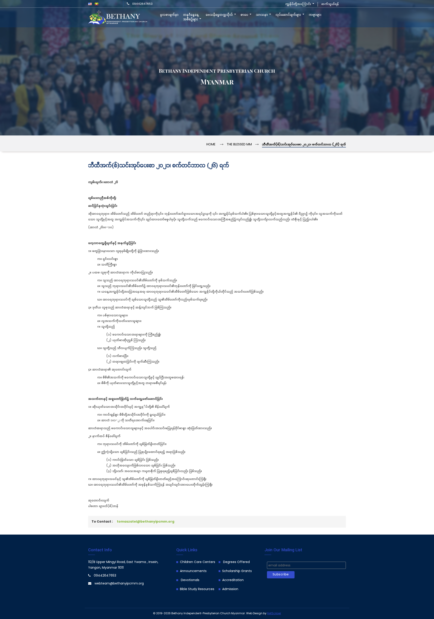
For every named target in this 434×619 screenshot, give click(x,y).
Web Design (254, 613)
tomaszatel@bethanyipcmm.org (145, 522)
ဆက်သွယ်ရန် (330, 4)
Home (210, 145)
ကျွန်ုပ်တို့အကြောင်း (298, 4)
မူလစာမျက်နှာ (169, 15)
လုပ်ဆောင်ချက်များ (289, 15)
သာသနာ (262, 15)
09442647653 (142, 4)
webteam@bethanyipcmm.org (119, 584)
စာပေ (245, 15)
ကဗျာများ (315, 15)
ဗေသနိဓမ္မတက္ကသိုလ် (220, 15)
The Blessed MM (239, 145)
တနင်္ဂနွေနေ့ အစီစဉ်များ (191, 17)
